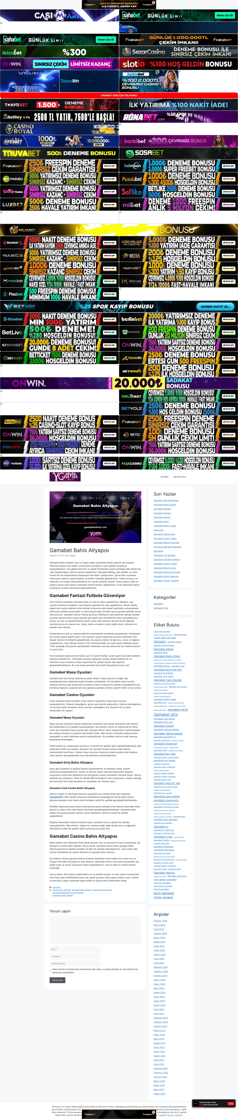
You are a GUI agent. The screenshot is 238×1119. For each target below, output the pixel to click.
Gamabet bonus (162, 666)
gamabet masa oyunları (102, 890)
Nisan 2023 (159, 1035)
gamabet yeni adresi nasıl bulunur (164, 856)
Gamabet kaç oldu (165, 753)
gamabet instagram (165, 743)
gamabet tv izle (163, 836)
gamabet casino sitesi (165, 699)
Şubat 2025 (159, 942)
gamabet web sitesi (161, 843)
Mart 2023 (159, 1039)
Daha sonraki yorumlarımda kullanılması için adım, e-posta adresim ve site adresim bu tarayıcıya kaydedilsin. (95, 971)
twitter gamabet (163, 897)
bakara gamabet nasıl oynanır (163, 635)
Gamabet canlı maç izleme (164, 684)
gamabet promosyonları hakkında (164, 810)
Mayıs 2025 (159, 937)
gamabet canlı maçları (161, 687)
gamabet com (160, 702)
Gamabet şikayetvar (176, 876)
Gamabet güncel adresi (168, 733)
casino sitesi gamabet (61, 890)
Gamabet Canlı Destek (168, 680)
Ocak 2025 (159, 946)
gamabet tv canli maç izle (164, 833)
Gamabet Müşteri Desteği (166, 542)
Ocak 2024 (159, 997)
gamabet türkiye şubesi (178, 840)
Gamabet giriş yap (163, 722)
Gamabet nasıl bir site (167, 783)
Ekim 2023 (159, 1009)
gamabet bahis (161, 652)
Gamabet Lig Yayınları (165, 555)
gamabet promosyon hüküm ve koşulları (166, 804)
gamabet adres (174, 642)
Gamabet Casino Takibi (165, 564)
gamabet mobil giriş (161, 764)
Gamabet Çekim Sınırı (164, 534)
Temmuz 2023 (161, 1022)
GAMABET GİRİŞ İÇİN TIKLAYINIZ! (119, 95)
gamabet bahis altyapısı (81, 890)
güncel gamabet (161, 889)
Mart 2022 (159, 1089)
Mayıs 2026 (159, 925)
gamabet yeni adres (164, 850)
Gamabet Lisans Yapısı (165, 538)
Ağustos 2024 (161, 967)
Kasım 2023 (160, 1005)
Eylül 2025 (159, 929)
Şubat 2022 (159, 1094)
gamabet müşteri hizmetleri (165, 777)
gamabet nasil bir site (162, 780)
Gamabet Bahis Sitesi (167, 656)
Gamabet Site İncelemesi (166, 500)
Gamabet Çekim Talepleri (166, 580)
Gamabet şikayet (164, 872)
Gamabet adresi (163, 649)
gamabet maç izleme (164, 760)
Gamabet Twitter (161, 840)
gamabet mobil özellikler (161, 770)
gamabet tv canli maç (164, 830)
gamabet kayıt (160, 750)
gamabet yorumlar (181, 860)
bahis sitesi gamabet (162, 632)
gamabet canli (178, 666)
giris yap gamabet (162, 883)
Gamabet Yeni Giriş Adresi (164, 860)
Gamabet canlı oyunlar (178, 687)
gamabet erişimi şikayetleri (177, 706)
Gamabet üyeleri (160, 869)
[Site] (59, 165)
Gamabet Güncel (162, 513)
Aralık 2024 (159, 950)
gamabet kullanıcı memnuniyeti (166, 757)
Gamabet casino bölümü (163, 693)
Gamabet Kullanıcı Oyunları (167, 572)
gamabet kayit (173, 747)
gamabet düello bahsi (160, 706)
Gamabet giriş (166, 714)
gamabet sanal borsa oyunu (162, 813)
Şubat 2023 (159, 1043)
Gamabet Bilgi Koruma (165, 568)
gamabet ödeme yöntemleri (165, 866)
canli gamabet (180, 634)
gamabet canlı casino (164, 676)
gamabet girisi (177, 709)
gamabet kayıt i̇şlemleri (175, 750)
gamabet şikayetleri (160, 876)
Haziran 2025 (160, 933)
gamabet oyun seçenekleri (162, 790)
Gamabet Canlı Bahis (163, 673)
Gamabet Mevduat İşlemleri (167, 547)
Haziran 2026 (160, 921)
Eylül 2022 (159, 1064)
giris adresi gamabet (165, 879)
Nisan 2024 (159, 984)
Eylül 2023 (159, 1013)
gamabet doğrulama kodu (176, 703)
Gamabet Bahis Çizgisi (165, 526)
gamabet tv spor (179, 837)
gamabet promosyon (166, 800)
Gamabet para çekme (167, 796)
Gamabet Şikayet (162, 509)
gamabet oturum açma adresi (166, 787)
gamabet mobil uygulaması (164, 767)
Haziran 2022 (160, 1077)
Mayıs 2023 (159, 1030)
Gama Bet (159, 530)
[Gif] (119, 230)
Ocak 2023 (159, 1047)
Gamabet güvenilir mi (165, 737)
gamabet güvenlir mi (162, 740)
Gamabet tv (161, 826)
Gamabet (164, 477)
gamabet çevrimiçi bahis (163, 863)
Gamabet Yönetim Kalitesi (166, 559)
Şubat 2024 (159, 992)
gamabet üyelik (174, 869)
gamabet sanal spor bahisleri (163, 817)
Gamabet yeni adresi (162, 853)
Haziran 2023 (160, 1026)
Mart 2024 (159, 988)
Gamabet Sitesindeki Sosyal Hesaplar (68, 893)
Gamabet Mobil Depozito (166, 576)
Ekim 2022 (159, 1060)
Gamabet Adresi (162, 517)
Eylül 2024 (159, 963)
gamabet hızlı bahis (177, 740)
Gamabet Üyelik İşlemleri (62, 895)
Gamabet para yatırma (163, 793)
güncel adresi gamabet (163, 886)
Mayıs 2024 (159, 980)
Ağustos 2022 (161, 1068)
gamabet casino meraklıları (162, 696)
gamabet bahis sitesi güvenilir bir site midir (167, 660)
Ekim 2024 (159, 959)
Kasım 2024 (160, 954)
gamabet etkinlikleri (160, 710)
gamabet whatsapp (164, 846)
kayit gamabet (164, 893)
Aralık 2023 (159, 1001)
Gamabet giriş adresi (164, 719)
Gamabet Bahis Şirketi (165, 504)
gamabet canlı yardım (160, 690)
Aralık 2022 (159, 1051)
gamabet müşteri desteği (164, 773)
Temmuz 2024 (161, 971)
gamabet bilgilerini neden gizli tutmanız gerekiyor (169, 663)
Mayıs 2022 (159, 1081)
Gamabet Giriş (179, 477)
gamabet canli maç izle (167, 669)
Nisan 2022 (159, 1085)
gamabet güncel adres (166, 729)
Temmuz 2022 (161, 1072)
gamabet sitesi (179, 817)
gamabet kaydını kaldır (161, 747)
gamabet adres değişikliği (164, 645)
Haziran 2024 (160, 975)
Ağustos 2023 (161, 1018)
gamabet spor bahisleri (166, 819)
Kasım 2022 (159, 1056)
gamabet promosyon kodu (166, 807)
